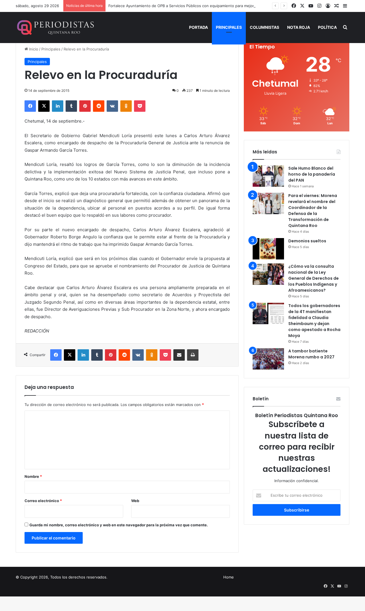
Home (228, 577)
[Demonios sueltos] (268, 248)
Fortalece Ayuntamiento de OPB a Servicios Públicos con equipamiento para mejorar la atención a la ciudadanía (206, 5)
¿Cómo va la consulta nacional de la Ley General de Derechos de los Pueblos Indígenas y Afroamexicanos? (313, 278)
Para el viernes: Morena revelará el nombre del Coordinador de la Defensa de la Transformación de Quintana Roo (312, 210)
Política (327, 27)
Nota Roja (298, 27)
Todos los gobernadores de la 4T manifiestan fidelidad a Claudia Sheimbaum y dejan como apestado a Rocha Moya (314, 320)
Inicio (33, 49)
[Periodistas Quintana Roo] (55, 27)
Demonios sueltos (307, 241)
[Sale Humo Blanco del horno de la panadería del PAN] (268, 176)
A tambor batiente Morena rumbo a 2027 (311, 354)
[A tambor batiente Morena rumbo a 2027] (268, 359)
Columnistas (264, 27)
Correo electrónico (43, 500)
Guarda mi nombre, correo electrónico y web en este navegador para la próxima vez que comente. (118, 525)
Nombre (33, 476)
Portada (198, 27)
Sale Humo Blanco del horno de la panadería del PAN (311, 174)
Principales (229, 27)
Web (135, 500)
